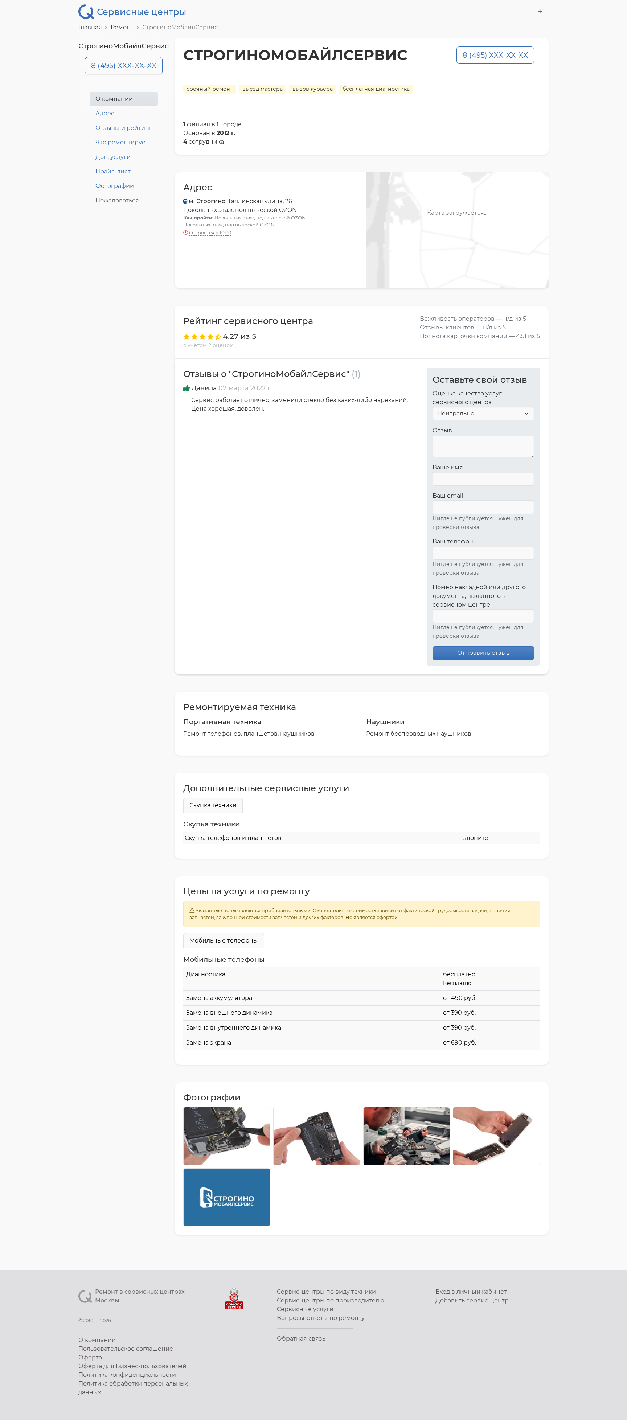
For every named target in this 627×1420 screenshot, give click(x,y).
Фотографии (114, 185)
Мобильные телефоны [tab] (223, 940)
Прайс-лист (113, 171)
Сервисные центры (141, 12)
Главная (90, 27)
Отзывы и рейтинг (123, 127)
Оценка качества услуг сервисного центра (467, 398)
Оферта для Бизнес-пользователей (132, 1366)
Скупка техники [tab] (213, 805)
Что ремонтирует (121, 142)
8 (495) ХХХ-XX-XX (123, 65)
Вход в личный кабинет (471, 1291)
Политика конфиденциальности (127, 1374)
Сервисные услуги (305, 1309)
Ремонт (122, 27)
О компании (114, 98)
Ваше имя (448, 467)
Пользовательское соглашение (125, 1348)
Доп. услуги (113, 156)
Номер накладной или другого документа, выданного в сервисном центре (479, 596)
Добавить (472, 1300)
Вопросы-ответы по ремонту (321, 1317)
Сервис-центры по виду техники (326, 1291)
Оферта (90, 1357)
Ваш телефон (453, 541)
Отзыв (442, 430)
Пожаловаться (117, 200)
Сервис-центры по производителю (330, 1300)
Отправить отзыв (483, 652)
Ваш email (448, 495)
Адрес (104, 113)
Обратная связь (301, 1338)
